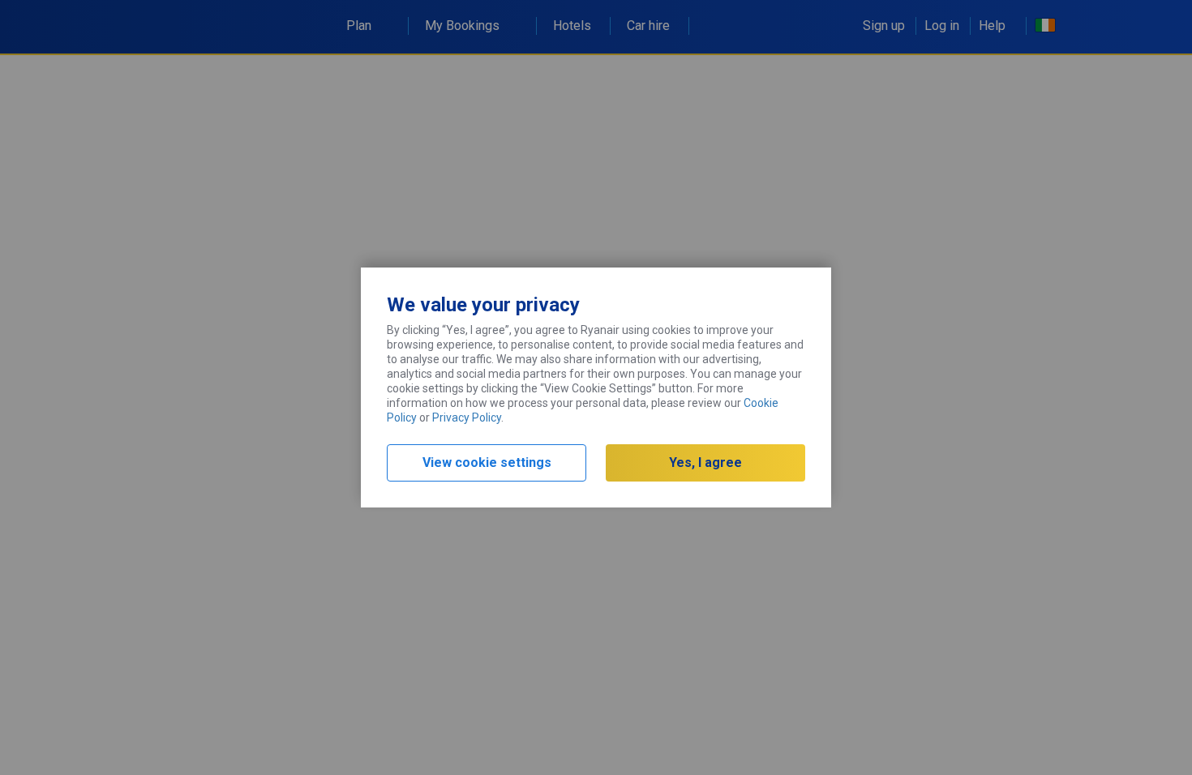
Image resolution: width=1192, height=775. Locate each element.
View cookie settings (486, 462)
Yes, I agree (705, 462)
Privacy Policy (466, 417)
